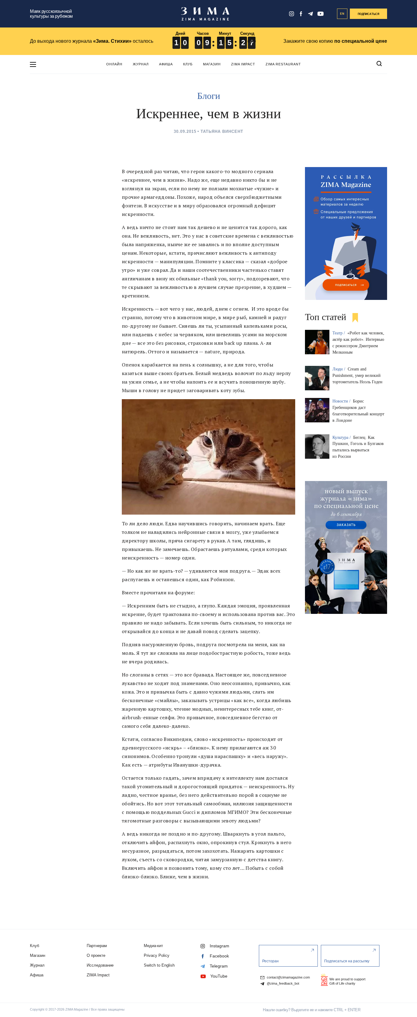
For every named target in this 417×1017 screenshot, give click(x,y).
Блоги (208, 96)
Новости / (342, 401)
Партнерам (97, 945)
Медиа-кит (153, 945)
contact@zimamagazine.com (288, 977)
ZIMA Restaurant (283, 64)
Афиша (166, 64)
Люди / (339, 369)
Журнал (141, 64)
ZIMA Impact (243, 64)
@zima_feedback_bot (282, 983)
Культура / (342, 437)
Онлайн (114, 64)
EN (342, 13)
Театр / (339, 333)
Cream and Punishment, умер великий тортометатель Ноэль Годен (357, 375)
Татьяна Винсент (222, 131)
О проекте (96, 955)
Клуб (188, 64)
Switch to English (159, 965)
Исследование (100, 965)
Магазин (212, 64)
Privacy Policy (156, 955)
